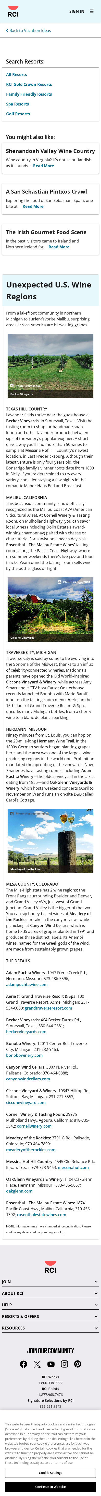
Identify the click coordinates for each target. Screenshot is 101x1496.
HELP (7, 1305)
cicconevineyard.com (26, 1102)
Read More (43, 165)
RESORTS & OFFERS (20, 1316)
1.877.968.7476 (50, 1394)
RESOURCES (13, 1328)
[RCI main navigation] (91, 11)
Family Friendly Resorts (29, 94)
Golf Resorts (18, 114)
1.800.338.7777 (50, 1382)
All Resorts (16, 74)
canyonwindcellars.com (28, 1079)
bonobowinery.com (24, 1055)
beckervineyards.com (26, 1031)
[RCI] (13, 11)
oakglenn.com (19, 1191)
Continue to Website (50, 1486)
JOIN (6, 1281)
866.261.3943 (50, 1406)
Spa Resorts (17, 104)
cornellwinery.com (34, 1126)
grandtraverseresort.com (48, 1008)
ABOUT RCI (12, 1293)
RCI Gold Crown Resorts (29, 84)
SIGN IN (76, 11)
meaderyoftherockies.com (30, 1149)
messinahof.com (73, 1167)
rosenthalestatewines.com (41, 1214)
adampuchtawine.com (27, 984)
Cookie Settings (50, 1472)
